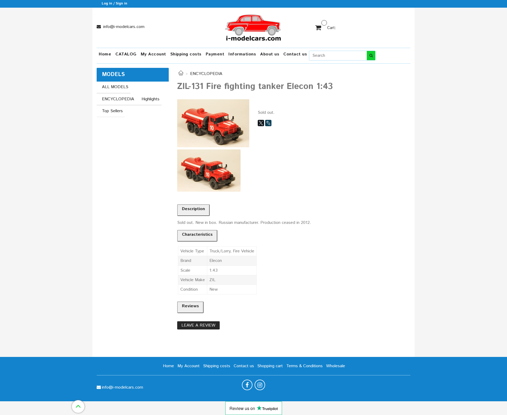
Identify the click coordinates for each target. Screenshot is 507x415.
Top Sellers (112, 111)
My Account (153, 54)
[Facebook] (247, 385)
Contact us (295, 54)
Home (105, 54)
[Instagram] (260, 385)
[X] (261, 123)
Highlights (150, 99)
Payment (215, 54)
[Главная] (181, 74)
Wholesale (335, 366)
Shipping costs (185, 54)
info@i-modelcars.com (123, 27)
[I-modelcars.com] (253, 26)
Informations (242, 54)
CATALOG (126, 54)
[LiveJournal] (268, 123)
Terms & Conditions (304, 366)
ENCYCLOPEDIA (206, 74)
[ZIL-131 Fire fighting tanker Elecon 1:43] (213, 123)
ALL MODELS (115, 87)
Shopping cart (270, 366)
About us (269, 54)
